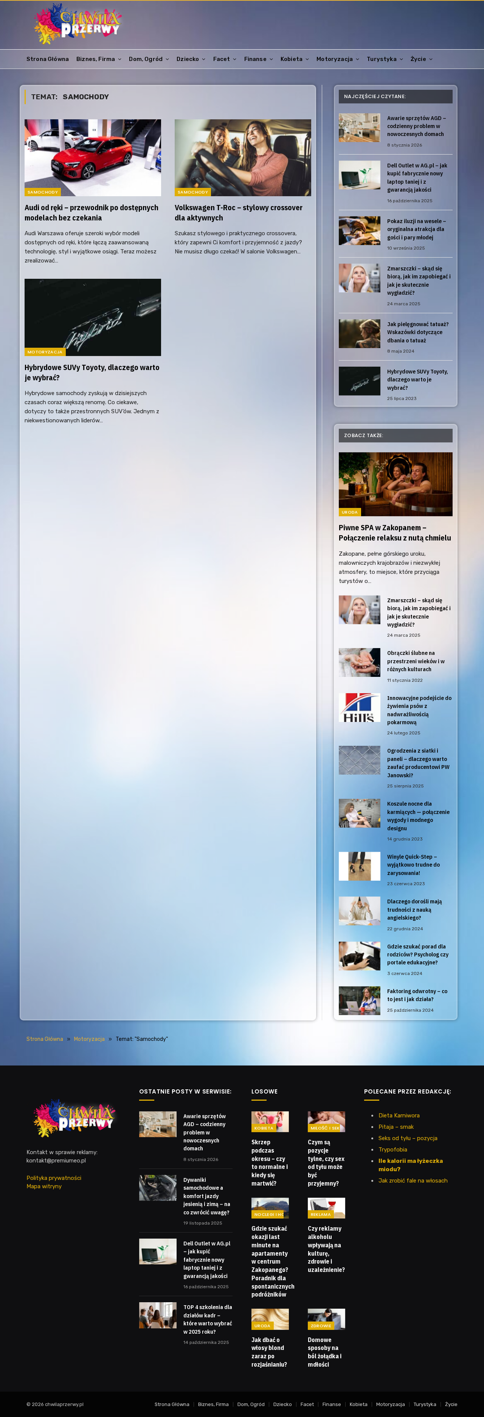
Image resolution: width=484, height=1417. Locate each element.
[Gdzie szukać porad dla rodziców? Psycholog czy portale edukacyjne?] (359, 956)
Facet (221, 59)
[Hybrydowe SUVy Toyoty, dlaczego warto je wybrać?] (93, 317)
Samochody (43, 192)
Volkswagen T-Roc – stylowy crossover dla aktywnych (238, 212)
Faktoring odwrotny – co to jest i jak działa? (417, 995)
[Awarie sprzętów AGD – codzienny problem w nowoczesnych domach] (359, 127)
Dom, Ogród (146, 59)
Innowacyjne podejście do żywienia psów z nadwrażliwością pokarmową (419, 710)
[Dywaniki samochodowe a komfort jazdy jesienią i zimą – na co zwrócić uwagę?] (158, 1188)
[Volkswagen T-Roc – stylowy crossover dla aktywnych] (243, 157)
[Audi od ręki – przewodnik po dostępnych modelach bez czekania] (93, 157)
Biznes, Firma (95, 59)
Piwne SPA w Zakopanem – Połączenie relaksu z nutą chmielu (395, 532)
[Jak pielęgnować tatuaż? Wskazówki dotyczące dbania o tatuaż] (359, 333)
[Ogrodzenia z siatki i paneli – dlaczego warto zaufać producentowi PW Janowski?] (359, 760)
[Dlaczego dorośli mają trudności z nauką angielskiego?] (359, 911)
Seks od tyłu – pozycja (408, 1138)
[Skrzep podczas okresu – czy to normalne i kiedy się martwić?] (270, 1122)
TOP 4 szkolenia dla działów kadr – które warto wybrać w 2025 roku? (207, 1319)
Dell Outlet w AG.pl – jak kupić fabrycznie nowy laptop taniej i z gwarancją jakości (417, 177)
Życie (418, 59)
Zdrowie (321, 1326)
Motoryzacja (334, 59)
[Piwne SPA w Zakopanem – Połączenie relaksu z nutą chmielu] (396, 484)
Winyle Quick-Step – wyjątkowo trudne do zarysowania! (413, 864)
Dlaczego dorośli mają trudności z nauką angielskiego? (414, 909)
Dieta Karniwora (399, 1115)
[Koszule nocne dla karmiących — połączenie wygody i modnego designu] (359, 813)
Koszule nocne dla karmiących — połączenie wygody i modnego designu (418, 815)
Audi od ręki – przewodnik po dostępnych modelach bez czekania (91, 212)
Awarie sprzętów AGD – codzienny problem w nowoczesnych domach (416, 126)
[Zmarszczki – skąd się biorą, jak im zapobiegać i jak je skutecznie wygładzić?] (359, 278)
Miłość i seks (327, 1128)
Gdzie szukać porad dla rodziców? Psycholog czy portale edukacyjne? (417, 954)
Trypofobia (393, 1149)
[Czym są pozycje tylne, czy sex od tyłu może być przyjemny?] (326, 1122)
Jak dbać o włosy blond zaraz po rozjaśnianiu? (269, 1352)
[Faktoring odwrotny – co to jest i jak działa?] (359, 1000)
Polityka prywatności (53, 1178)
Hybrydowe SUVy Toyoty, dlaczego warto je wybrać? (92, 372)
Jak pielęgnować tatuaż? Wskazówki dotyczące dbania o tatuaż (418, 332)
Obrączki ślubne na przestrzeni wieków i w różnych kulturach (416, 661)
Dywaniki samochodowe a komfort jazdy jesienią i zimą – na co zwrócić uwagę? (206, 1196)
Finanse (255, 59)
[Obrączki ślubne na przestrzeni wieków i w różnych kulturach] (359, 662)
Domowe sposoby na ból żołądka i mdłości (324, 1352)
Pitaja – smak (396, 1126)
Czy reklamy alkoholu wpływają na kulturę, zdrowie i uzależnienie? (326, 1249)
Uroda (350, 512)
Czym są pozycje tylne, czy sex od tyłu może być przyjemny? (326, 1162)
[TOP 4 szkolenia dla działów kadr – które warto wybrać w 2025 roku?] (158, 1315)
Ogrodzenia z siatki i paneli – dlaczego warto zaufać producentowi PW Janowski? (418, 762)
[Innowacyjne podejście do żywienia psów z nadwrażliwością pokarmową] (359, 707)
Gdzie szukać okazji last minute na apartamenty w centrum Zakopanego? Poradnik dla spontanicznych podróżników (270, 1261)
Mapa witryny (44, 1186)
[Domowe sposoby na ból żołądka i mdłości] (326, 1319)
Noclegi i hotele (274, 1214)
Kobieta (291, 59)
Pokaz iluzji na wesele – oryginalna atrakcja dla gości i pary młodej (416, 229)
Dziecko (188, 59)
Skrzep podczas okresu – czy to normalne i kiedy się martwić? (269, 1162)
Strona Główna (47, 59)
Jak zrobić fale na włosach (413, 1180)
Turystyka (382, 59)
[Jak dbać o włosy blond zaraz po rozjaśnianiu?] (270, 1319)
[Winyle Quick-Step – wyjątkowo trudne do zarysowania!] (359, 866)
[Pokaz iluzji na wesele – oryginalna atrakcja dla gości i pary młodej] (359, 230)
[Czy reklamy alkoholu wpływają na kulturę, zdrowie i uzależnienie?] (326, 1208)
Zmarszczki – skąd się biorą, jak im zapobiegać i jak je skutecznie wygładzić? (419, 280)
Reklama (321, 1214)
